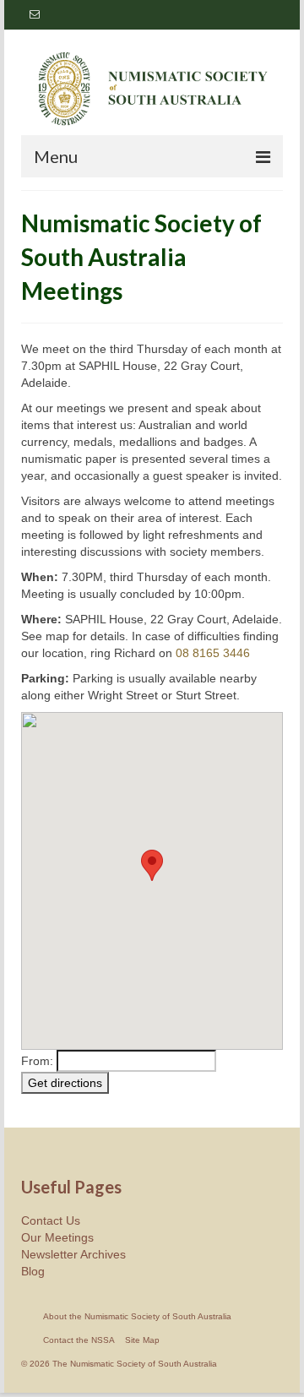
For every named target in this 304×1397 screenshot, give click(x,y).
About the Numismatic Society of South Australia (137, 1316)
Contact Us (50, 1220)
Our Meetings (57, 1237)
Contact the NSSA (79, 1340)
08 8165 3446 (213, 653)
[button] (152, 865)
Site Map (142, 1340)
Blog (33, 1271)
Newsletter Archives (73, 1254)
